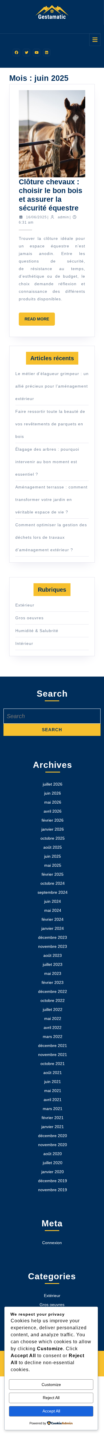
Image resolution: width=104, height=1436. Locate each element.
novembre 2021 (52, 1054)
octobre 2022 (52, 1000)
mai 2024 (52, 910)
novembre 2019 (52, 1189)
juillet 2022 (52, 1009)
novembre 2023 (52, 946)
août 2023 (52, 955)
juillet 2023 (52, 964)
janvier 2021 (52, 1126)
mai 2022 (52, 1018)
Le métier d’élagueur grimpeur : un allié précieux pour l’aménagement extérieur (52, 386)
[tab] (95, 40)
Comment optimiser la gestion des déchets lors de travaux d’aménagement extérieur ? (51, 537)
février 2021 (53, 1117)
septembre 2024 (53, 892)
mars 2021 (52, 1108)
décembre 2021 (52, 1045)
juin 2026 (52, 793)
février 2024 (53, 919)
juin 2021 (52, 1081)
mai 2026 (52, 802)
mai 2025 (52, 865)
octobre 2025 (52, 838)
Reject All (51, 1397)
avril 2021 (53, 1099)
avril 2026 (53, 811)
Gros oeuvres (29, 618)
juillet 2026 (52, 784)
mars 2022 (52, 1036)
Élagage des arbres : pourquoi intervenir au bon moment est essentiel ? (47, 462)
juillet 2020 (52, 1162)
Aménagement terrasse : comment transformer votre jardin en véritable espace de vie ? (51, 499)
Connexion (52, 1242)
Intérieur (24, 643)
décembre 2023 (52, 937)
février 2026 (53, 820)
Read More (40, 321)
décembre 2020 (52, 1135)
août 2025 (52, 847)
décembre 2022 (52, 991)
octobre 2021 (52, 1063)
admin (63, 217)
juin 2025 (52, 856)
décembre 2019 (52, 1180)
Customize (51, 1384)
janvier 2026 (52, 829)
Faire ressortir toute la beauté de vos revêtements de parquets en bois (50, 424)
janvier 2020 (52, 1171)
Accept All (51, 1411)
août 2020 (52, 1153)
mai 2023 (52, 973)
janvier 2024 (52, 928)
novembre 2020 (52, 1144)
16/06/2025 (36, 217)
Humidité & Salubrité (36, 630)
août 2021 (52, 1072)
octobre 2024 (52, 883)
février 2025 (53, 874)
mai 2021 (52, 1090)
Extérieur (24, 605)
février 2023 (53, 982)
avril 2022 (53, 1027)
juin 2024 (52, 901)
